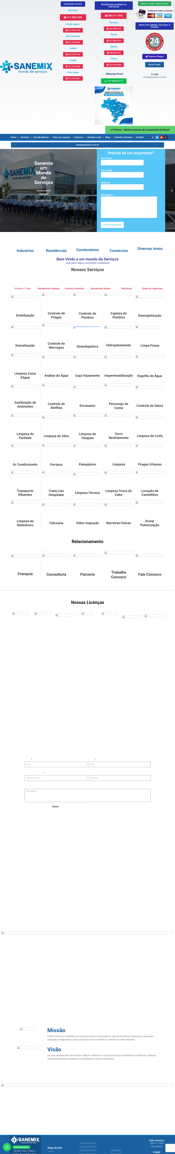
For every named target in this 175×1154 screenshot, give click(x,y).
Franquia (25, 574)
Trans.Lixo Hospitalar (56, 493)
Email (91, 759)
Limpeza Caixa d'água (25, 375)
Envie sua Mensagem (34, 786)
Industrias (25, 250)
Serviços (25, 137)
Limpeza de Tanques (87, 436)
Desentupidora (87, 346)
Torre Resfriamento (119, 436)
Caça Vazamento (87, 376)
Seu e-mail (106, 170)
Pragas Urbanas (150, 464)
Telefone (105, 182)
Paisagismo (87, 464)
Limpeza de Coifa (150, 436)
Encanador (87, 406)
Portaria (56, 465)
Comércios (119, 250)
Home (14, 137)
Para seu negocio (61, 137)
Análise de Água (56, 376)
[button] (3, 190)
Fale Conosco (149, 574)
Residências (56, 250)
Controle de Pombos (87, 315)
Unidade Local (94, 137)
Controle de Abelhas (56, 406)
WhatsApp (93, 773)
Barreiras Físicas (118, 523)
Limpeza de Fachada (25, 436)
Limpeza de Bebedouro (25, 523)
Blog (107, 137)
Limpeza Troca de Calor (118, 493)
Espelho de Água (149, 376)
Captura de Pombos (118, 315)
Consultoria (56, 574)
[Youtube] (161, 137)
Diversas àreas (149, 248)
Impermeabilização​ (118, 376)
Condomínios (87, 250)
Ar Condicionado (25, 464)
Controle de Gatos (149, 406)
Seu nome (106, 158)
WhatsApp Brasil (114, 73)
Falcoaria (56, 523)
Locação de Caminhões (149, 493)
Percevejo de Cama (118, 406)
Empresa (78, 137)
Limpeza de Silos (56, 436)
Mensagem (107, 194)
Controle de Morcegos (56, 345)
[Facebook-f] (153, 137)
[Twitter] (157, 137)
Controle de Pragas (56, 315)
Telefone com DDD (33, 773)
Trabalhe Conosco (123, 137)
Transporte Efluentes (25, 493)
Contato (140, 137)
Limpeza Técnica (87, 493)
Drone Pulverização (149, 523)
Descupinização (149, 315)
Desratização (25, 345)
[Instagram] (165, 137)
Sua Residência (41, 137)
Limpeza (118, 464)
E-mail (154, 74)
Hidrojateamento (118, 345)
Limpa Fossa (149, 345)
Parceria (87, 574)
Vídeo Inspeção (87, 523)
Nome (27, 759)
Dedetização (25, 315)
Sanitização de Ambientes (25, 404)
